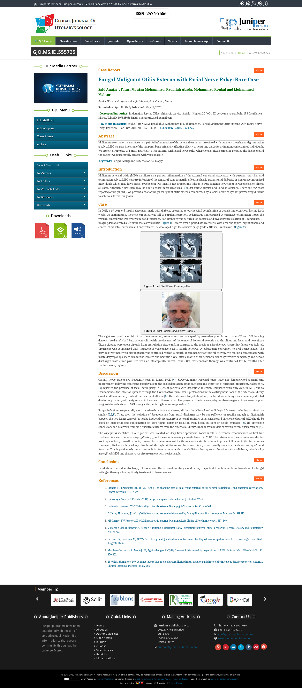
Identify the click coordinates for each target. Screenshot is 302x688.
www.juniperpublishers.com (235, 638)
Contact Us (223, 41)
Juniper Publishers (50, 4)
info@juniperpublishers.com (235, 634)
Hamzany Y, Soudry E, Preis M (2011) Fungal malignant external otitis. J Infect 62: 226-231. (157, 499)
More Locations (105, 658)
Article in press (45, 128)
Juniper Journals (73, 4)
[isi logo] (123, 599)
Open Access (135, 41)
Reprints (101, 654)
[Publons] (93, 599)
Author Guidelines (107, 633)
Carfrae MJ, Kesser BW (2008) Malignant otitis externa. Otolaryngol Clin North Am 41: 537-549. (159, 506)
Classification (68, 41)
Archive (41, 144)
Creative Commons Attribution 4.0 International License (162, 678)
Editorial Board (45, 120)
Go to (259, 70)
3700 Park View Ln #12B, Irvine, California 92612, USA (120, 4)
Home (241, 53)
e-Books (155, 41)
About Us (102, 629)
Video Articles (104, 650)
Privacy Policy (175, 682)
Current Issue (45, 136)
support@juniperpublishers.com (178, 647)
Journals (113, 41)
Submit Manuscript (196, 41)
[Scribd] (211, 599)
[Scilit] (64, 599)
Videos (172, 41)
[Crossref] (240, 599)
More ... (58, 650)
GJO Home (45, 41)
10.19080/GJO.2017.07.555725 (177, 128)
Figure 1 (166, 223)
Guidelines (93, 41)
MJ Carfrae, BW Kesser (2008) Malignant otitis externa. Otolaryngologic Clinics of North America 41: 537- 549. (167, 520)
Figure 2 (240, 227)
